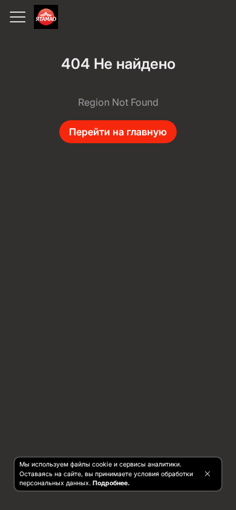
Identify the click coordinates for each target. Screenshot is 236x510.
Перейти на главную (118, 132)
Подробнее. (111, 483)
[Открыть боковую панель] (17, 17)
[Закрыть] (207, 474)
